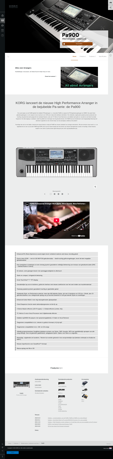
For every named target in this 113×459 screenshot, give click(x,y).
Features (3, 25)
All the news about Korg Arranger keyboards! (58, 426)
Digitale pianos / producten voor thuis (30, 443)
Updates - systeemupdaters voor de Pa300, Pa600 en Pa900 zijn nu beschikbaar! (67, 418)
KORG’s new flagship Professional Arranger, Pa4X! (60, 424)
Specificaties (102, 56)
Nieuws (3, 444)
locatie (3, 447)
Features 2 (92, 56)
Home (3, 15)
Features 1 (83, 56)
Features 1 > (56, 368)
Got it (12, 452)
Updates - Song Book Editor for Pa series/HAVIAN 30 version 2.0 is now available (67, 420)
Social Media (3, 450)
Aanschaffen (38, 381)
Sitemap (109, 443)
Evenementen (3, 30)
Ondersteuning (3, 35)
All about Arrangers (39, 393)
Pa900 (42, 443)
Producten (3, 20)
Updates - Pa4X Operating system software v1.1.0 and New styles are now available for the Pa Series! (72, 422)
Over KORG (3, 456)
